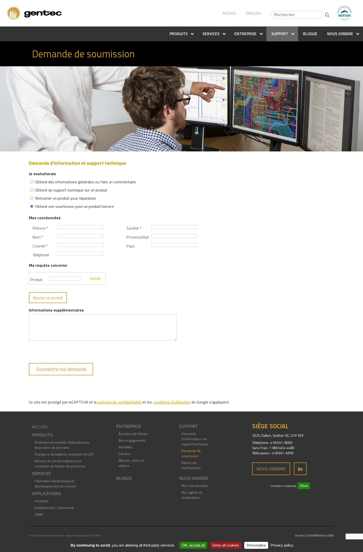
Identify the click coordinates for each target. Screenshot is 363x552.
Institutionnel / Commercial (54, 507)
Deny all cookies (225, 545)
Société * (133, 228)
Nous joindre (271, 468)
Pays (130, 246)
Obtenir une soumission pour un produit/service (74, 206)
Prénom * (40, 228)
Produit (36, 280)
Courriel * (40, 246)
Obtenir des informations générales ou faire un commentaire (85, 182)
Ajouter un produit (48, 298)
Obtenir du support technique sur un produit (71, 190)
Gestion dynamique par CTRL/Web (83, 535)
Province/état (137, 237)
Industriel (41, 501)
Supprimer (95, 278)
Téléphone (41, 255)
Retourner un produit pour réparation (65, 198)
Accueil (40, 426)
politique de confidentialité (119, 402)
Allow (304, 486)
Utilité (39, 514)
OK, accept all (193, 545)
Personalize (256, 545)
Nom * (38, 237)
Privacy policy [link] (282, 545)
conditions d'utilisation (171, 402)
